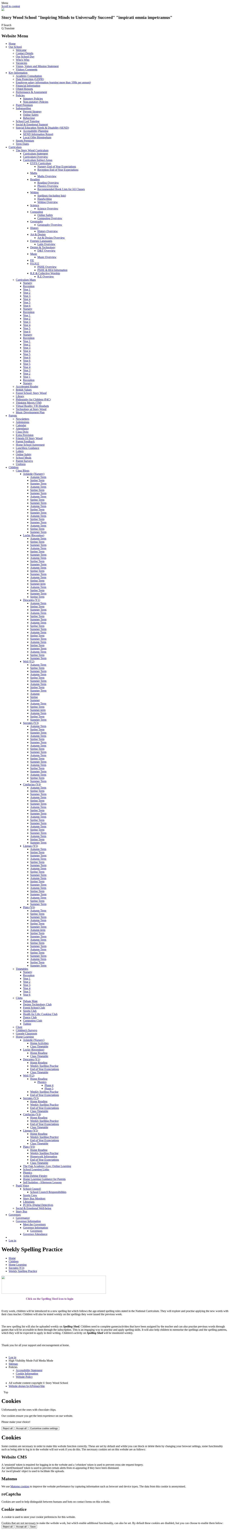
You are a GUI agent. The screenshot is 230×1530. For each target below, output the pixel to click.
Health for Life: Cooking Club (40, 1014)
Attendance (22, 428)
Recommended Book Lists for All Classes (61, 189)
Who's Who (22, 59)
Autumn (35, 693)
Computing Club (32, 1020)
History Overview (47, 231)
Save (33, 1526)
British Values (24, 389)
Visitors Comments (26, 69)
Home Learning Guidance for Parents (44, 1179)
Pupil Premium (24, 105)
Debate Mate (30, 1001)
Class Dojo (22, 431)
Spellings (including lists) (51, 195)
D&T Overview (46, 250)
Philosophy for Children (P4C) (33, 399)
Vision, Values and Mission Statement (37, 66)
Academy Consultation (29, 75)
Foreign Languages (41, 240)
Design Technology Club (37, 1004)
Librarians (28, 1201)
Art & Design (38, 234)
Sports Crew (30, 1195)
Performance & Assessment (31, 92)
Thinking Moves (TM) (29, 402)
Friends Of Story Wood (29, 438)
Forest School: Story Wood (31, 392)
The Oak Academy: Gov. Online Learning (47, 1166)
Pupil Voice (22, 1185)
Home (12, 43)
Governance (23, 1217)
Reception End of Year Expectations (57, 169)
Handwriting (44, 198)
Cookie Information (27, 1373)
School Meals (23, 457)
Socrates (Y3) (31, 722)
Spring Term (37, 480)
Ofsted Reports (24, 88)
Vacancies (21, 63)
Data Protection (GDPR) (30, 79)
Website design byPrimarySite (27, 1386)
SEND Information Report (38, 134)
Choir (19, 1027)
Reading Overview (48, 182)
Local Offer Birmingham (37, 137)
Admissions (22, 422)
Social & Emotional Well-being (33, 1208)
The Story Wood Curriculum (32, 150)
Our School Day (25, 56)
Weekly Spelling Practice (44, 1104)
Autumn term (37, 930)
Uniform (21, 464)
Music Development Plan (30, 412)
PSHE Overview (47, 266)
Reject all (8, 1428)
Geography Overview (49, 224)
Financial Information (28, 85)
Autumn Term (38, 477)
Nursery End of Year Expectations (56, 166)
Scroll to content (10, 6)
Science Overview (47, 208)
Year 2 (26, 292)
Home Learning (25, 1036)
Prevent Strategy (32, 111)
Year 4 (26, 299)
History (34, 228)
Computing (36, 211)
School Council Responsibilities (48, 1192)
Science (34, 205)
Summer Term (38, 483)
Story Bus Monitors (34, 1198)
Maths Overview (46, 176)
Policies (20, 95)
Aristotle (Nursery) (33, 473)
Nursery (27, 283)
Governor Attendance (35, 1234)
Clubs (19, 997)
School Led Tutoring (27, 121)
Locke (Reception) (33, 535)
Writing (34, 192)
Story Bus (21, 1211)
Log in (12, 1240)
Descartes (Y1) (31, 600)
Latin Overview (46, 244)
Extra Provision (24, 435)
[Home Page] (2, 9)
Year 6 (26, 305)
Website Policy (24, 1376)
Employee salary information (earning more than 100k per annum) (53, 82)
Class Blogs (22, 470)
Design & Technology (42, 247)
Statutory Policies (33, 98)
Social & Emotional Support (32, 124)
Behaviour (29, 118)
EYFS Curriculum (40, 163)
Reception (28, 286)
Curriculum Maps (26, 279)
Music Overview (46, 257)
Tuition (27, 1023)
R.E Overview (45, 276)
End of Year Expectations (44, 1069)
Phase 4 (49, 1085)
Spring (34, 697)
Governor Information (28, 1221)
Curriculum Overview (35, 156)
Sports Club (29, 1010)
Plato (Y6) (29, 907)
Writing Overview (47, 202)
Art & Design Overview (51, 237)
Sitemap (13, 1363)
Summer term (37, 583)
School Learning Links (36, 1169)
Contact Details (24, 53)
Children (14, 467)
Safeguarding (23, 108)
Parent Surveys (24, 460)
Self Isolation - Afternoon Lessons (42, 1182)
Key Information (18, 72)
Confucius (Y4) (32, 784)
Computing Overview (49, 218)
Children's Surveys (26, 1030)
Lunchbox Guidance (27, 447)
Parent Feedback (25, 441)
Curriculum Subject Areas (37, 160)
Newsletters (22, 418)
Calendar (21, 425)
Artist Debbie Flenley (35, 1175)
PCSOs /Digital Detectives (38, 1204)
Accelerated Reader (27, 386)
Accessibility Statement (29, 1370)
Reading (35, 179)
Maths (33, 173)
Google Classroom (26, 1033)
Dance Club (30, 1017)
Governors (15, 1214)
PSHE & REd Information (52, 270)
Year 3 (26, 295)
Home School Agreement (30, 444)
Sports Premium (25, 140)
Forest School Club (34, 1007)
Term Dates (22, 143)
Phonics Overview (47, 185)
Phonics (41, 1082)
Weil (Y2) (28, 661)
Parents (13, 415)
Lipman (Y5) (30, 845)
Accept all (21, 1428)
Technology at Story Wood (31, 409)
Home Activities (39, 1043)
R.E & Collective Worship (45, 273)
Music (33, 253)
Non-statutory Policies (35, 101)
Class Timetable (39, 1046)
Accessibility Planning (35, 130)
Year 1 (26, 289)
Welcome (21, 50)
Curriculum (15, 147)
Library (20, 396)
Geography (36, 221)
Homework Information (43, 1156)
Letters (20, 451)
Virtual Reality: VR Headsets (32, 405)
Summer (35, 700)
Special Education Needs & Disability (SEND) (42, 127)
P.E (32, 260)
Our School (15, 46)
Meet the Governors (34, 1224)
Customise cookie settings (44, 1428)
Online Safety (31, 114)
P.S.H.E (34, 263)
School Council (32, 1188)
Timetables (22, 968)
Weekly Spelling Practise (44, 1065)
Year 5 (26, 302)
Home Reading (38, 1052)
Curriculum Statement (35, 153)
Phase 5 (49, 1088)
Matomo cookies (19, 1486)
